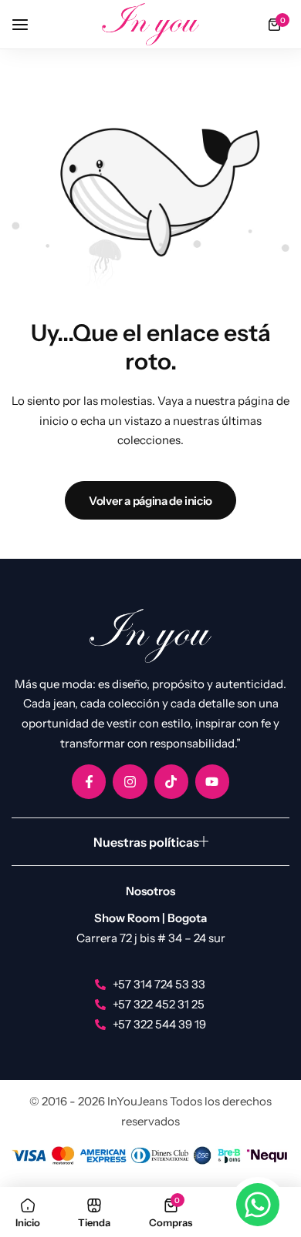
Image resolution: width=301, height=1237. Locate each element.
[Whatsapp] (257, 1204)
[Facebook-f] (89, 781)
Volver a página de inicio (150, 500)
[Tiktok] (171, 781)
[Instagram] (130, 781)
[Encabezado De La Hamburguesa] (28, 24)
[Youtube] (212, 781)
